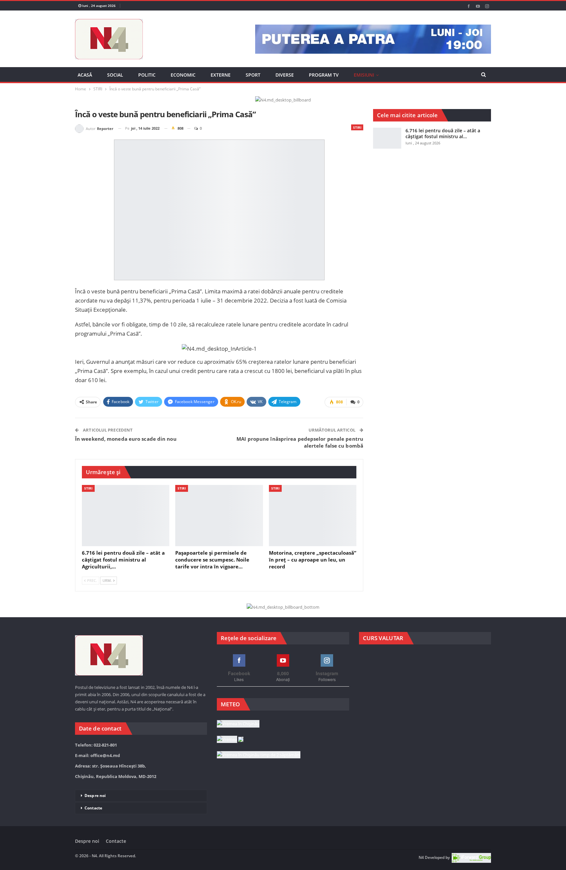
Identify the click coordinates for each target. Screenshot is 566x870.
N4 (421, 858)
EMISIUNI (364, 75)
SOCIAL (115, 75)
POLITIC (147, 75)
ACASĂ (85, 75)
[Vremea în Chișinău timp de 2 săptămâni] (258, 755)
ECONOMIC (183, 75)
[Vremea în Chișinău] (238, 724)
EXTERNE (221, 75)
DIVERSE (284, 75)
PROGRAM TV (324, 75)
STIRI (357, 127)
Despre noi (95, 795)
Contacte (93, 808)
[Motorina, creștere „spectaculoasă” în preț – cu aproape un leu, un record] (312, 515)
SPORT (253, 75)
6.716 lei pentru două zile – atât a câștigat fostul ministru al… (443, 133)
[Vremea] (230, 740)
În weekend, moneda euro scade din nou (126, 438)
